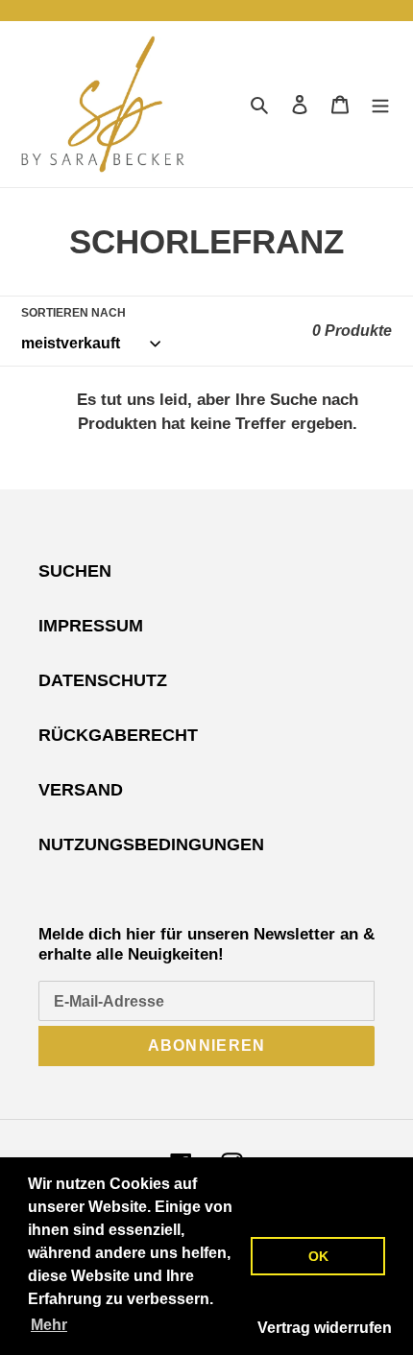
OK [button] (318, 1256)
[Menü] (380, 104)
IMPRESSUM (90, 625)
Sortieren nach (73, 313)
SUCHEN (74, 571)
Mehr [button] (49, 1325)
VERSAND (80, 789)
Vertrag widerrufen (324, 1327)
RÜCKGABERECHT (118, 735)
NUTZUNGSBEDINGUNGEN (151, 844)
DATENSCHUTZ (102, 680)
